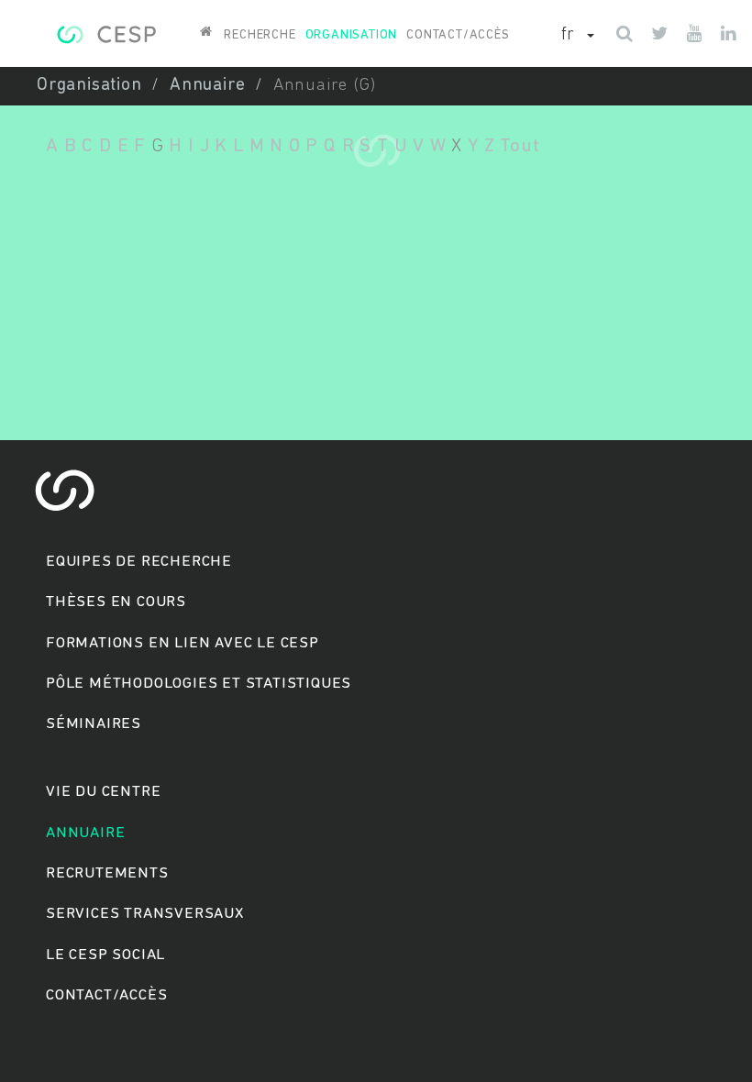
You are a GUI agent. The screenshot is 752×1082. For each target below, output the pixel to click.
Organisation (351, 35)
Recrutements (107, 873)
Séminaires (93, 724)
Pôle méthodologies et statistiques (198, 683)
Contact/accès (457, 35)
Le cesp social (105, 955)
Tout (519, 146)
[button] (577, 35)
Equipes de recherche (139, 561)
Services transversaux (145, 914)
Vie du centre (103, 792)
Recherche (259, 35)
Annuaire (207, 85)
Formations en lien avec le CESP (182, 643)
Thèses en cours (116, 602)
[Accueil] (106, 32)
